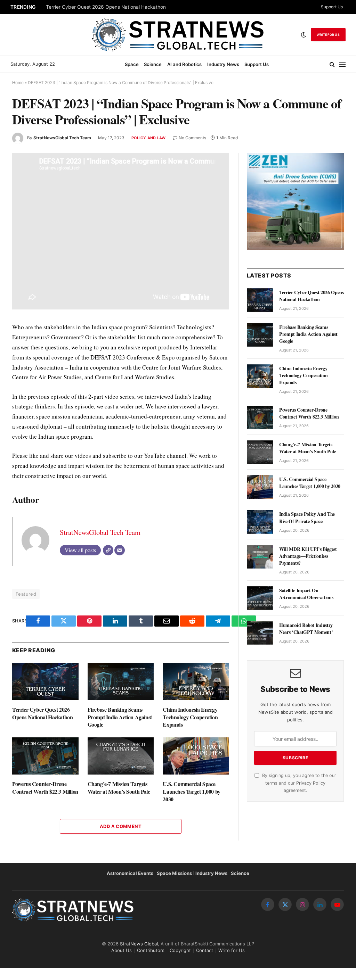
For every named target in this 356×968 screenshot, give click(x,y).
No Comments (192, 137)
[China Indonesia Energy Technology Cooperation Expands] (196, 681)
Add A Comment (120, 826)
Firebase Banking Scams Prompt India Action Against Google (120, 717)
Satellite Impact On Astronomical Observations (306, 594)
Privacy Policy (310, 783)
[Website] (108, 550)
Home (18, 82)
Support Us (332, 6)
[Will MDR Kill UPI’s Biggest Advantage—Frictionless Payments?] (260, 557)
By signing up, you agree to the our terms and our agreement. (298, 783)
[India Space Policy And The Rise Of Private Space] (260, 521)
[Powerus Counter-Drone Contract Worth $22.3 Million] (45, 756)
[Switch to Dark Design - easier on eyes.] (303, 35)
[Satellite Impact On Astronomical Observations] (260, 598)
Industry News (223, 64)
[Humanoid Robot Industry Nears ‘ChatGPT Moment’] (260, 633)
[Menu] (342, 64)
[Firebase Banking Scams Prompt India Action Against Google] (121, 681)
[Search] (332, 64)
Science (153, 64)
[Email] (119, 550)
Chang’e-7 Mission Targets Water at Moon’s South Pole (119, 787)
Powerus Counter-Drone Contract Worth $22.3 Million (45, 787)
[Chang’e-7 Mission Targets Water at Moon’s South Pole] (121, 756)
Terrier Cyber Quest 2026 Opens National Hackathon (106, 7)
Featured (26, 594)
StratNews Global (139, 943)
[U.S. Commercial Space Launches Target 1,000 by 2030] (196, 756)
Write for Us (328, 34)
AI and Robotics (184, 64)
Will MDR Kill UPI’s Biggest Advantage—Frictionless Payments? (308, 556)
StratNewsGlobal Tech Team (62, 137)
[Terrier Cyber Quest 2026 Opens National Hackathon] (45, 681)
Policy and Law (148, 137)
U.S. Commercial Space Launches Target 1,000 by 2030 (191, 791)
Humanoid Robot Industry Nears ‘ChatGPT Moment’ (306, 629)
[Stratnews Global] (178, 35)
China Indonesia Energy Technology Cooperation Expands (190, 717)
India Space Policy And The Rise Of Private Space (307, 517)
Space (132, 64)
